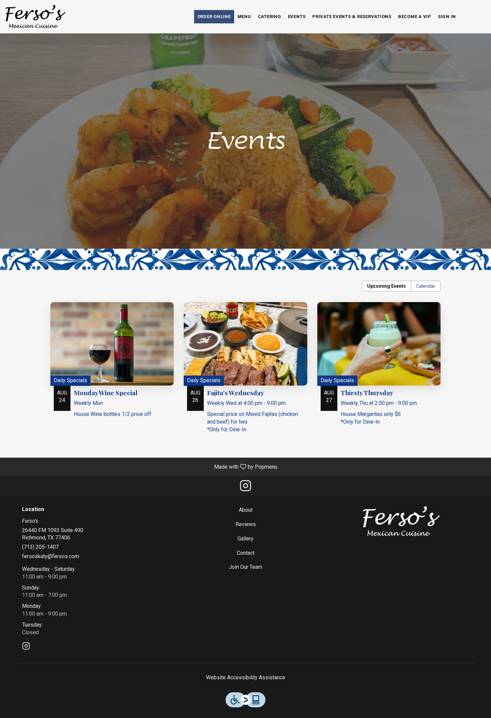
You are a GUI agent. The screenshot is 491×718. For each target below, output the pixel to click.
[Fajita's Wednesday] (245, 374)
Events (297, 16)
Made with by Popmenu (141, 466)
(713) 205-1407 (40, 547)
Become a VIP (414, 16)
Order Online (214, 16)
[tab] (386, 286)
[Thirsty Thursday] (379, 370)
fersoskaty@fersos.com (50, 556)
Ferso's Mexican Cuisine (401, 521)
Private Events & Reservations (351, 16)
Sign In (447, 16)
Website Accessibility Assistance (245, 677)
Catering (269, 16)
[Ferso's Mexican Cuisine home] (35, 17)
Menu (244, 16)
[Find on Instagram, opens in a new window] (245, 487)
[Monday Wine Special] (112, 367)
